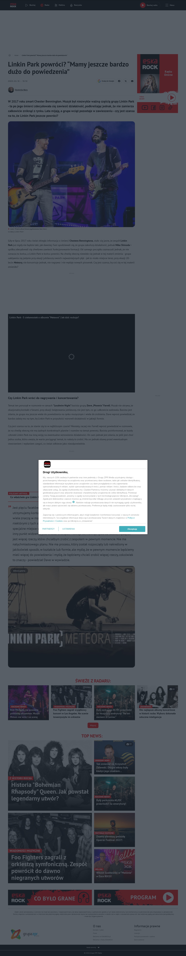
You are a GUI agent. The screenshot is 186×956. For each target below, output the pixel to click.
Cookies (59, 521)
